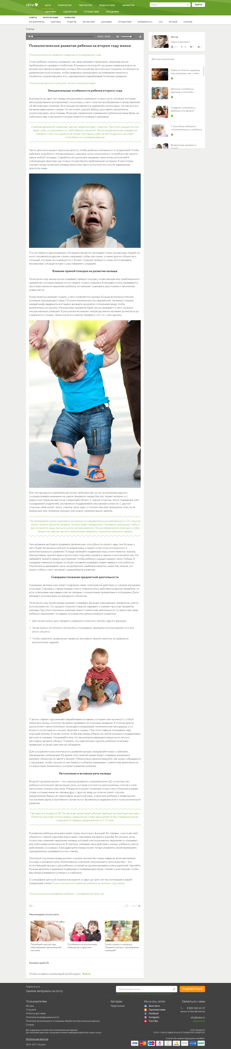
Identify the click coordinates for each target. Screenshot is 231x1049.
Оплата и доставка (36, 1013)
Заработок (128, 5)
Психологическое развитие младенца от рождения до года (65, 55)
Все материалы (36, 22)
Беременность (145, 22)
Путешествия (91, 12)
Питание (173, 22)
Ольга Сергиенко (180, 42)
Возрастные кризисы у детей (183, 146)
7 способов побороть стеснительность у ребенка (186, 128)
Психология (64, 5)
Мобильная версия (37, 1039)
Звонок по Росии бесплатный (192, 1011)
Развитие (72, 22)
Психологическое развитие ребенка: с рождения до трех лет (66, 894)
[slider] (128, 37)
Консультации (50, 18)
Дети (48, 5)
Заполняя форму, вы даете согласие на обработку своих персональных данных (144, 994)
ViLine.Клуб (69, 18)
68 (183, 47)
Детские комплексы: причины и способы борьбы (182, 92)
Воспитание (89, 22)
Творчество (85, 5)
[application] (85, 36)
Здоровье (50, 12)
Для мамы (106, 22)
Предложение (118, 1006)
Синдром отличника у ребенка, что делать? (183, 109)
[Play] (29, 36)
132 (174, 47)
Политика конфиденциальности (42, 1017)
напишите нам (199, 1021)
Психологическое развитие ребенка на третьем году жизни (88, 883)
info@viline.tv (198, 1017)
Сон (160, 22)
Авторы (30, 1006)
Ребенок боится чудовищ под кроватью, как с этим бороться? (185, 73)
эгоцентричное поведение (120, 130)
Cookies (30, 1025)
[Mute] (117, 36)
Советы (33, 18)
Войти (198, 4)
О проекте (31, 1009)
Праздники (112, 12)
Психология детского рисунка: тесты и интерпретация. (62, 83)
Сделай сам (70, 12)
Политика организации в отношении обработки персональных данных (63, 1021)
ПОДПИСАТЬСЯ (192, 989)
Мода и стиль (107, 5)
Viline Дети (32, 5)
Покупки (188, 22)
